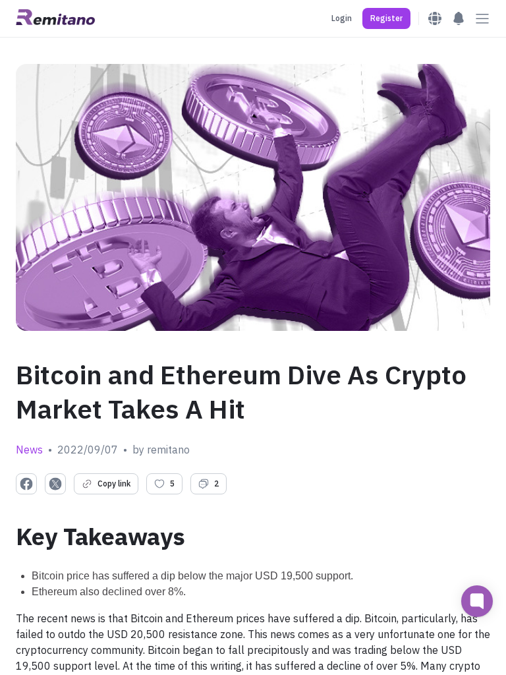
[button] (386, 18)
